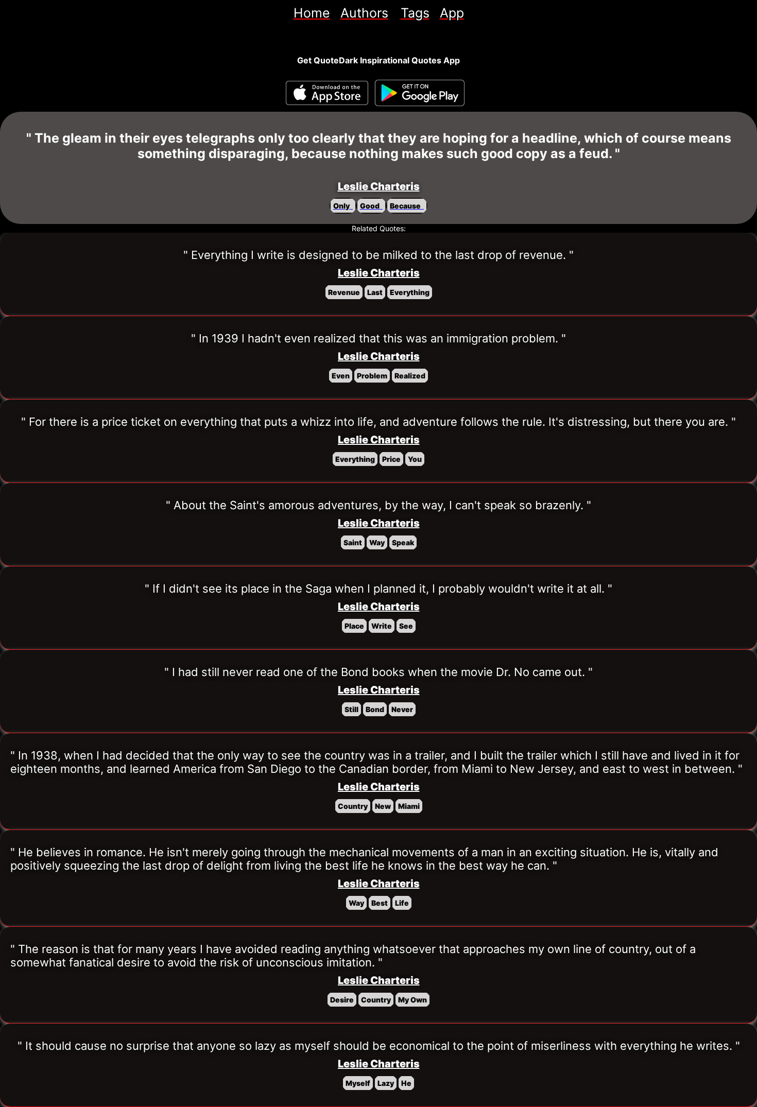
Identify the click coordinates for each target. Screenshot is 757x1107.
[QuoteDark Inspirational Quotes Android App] (419, 93)
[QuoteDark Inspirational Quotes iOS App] (327, 93)
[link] (312, 13)
